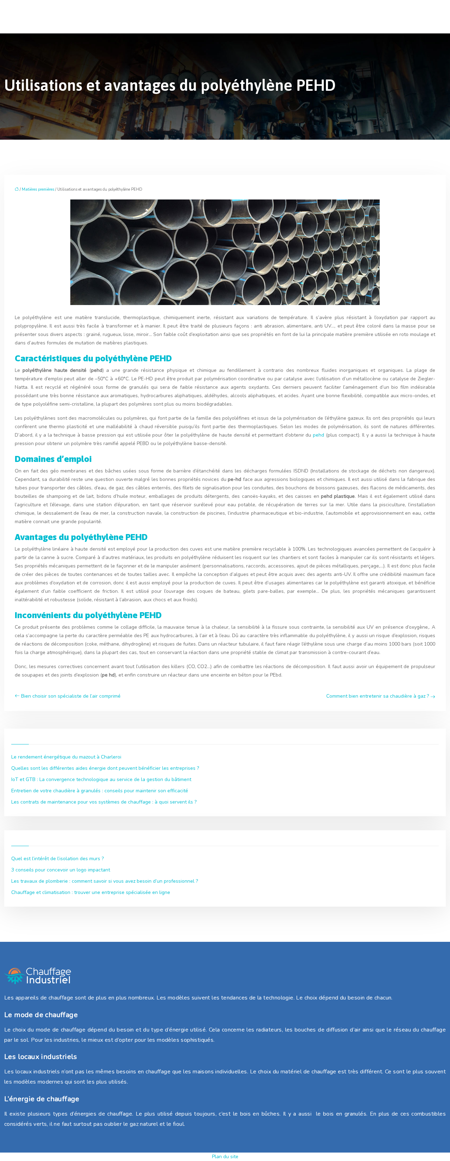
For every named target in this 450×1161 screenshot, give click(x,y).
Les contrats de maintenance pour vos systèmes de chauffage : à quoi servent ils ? (104, 802)
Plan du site (225, 1156)
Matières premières (38, 189)
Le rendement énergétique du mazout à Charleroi (66, 757)
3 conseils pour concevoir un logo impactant (60, 870)
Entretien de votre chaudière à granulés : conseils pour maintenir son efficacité (99, 790)
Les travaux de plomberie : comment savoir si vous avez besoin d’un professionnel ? (104, 881)
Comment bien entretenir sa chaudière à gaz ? (377, 696)
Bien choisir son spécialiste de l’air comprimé (71, 696)
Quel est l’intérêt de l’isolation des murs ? (57, 858)
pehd (318, 435)
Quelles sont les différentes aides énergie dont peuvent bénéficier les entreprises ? (105, 768)
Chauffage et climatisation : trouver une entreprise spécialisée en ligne (90, 892)
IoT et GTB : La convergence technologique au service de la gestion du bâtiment (101, 779)
